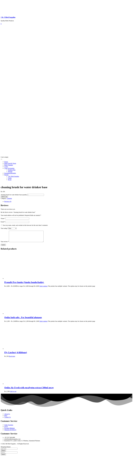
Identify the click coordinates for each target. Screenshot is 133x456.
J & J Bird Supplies (8, 17)
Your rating (4, 228)
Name (3, 218)
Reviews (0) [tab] (7, 201)
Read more (12, 356)
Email (3, 222)
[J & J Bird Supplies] (7, 14)
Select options (43, 286)
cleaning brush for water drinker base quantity (14, 194)
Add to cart (4, 196)
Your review (5, 241)
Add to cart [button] (13, 391)
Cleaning (9, 198)
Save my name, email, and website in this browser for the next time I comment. (25, 225)
